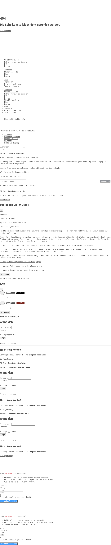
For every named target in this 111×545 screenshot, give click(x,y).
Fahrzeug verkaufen (12, 137)
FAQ (5, 64)
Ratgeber (7, 141)
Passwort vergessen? (8, 343)
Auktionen (8, 70)
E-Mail (2, 490)
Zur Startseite (5, 31)
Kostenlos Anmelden (9, 501)
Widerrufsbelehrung (11, 86)
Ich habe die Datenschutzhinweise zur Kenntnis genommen (22, 270)
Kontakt (7, 66)
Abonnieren (105, 181)
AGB (6, 80)
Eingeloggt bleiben (9, 335)
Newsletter (5, 131)
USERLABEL (10, 293)
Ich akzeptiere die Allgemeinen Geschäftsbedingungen (20, 262)
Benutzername (5, 327)
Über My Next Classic (12, 60)
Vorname (3, 486)
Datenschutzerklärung (12, 84)
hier (28, 245)
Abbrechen (5, 274)
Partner (7, 76)
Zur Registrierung (6, 359)
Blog (6, 74)
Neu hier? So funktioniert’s (14, 119)
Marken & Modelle (11, 72)
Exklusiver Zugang (11, 143)
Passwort (3, 330)
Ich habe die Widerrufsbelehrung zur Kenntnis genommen (21, 266)
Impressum (8, 82)
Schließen (5, 312)
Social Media (5, 200)
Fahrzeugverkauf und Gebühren (16, 62)
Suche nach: (4, 147)
